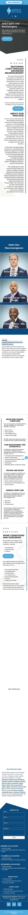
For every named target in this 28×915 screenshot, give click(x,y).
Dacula (4, 783)
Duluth (9, 783)
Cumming (22, 781)
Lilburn (4, 787)
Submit (14, 837)
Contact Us (7, 38)
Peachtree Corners (16, 787)
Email (5, 817)
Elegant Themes (13, 912)
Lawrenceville (18, 785)
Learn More (18, 108)
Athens (16, 790)
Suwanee (17, 774)
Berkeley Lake (13, 779)
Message (6, 828)
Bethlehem (11, 774)
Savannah (17, 792)
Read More (14, 638)
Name (5, 811)
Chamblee (16, 781)
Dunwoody (14, 783)
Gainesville (5, 792)
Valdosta (22, 792)
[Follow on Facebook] (19, 904)
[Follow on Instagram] (9, 904)
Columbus (5, 776)
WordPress (14, 913)
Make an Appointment (14, 2)
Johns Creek (10, 785)
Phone (5, 823)
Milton (9, 787)
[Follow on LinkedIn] (14, 904)
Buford (10, 781)
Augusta (20, 790)
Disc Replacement (10, 575)
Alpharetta (5, 779)
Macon (11, 792)
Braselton (5, 781)
